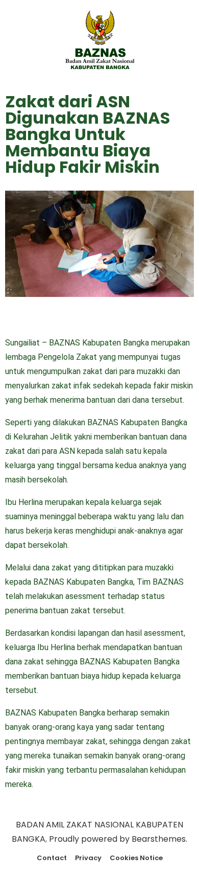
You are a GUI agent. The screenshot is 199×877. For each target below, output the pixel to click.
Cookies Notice (136, 858)
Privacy (88, 858)
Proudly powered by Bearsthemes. (118, 839)
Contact (52, 858)
